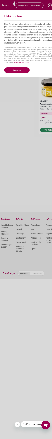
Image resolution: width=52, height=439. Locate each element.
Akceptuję (17, 70)
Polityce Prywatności (21, 63)
